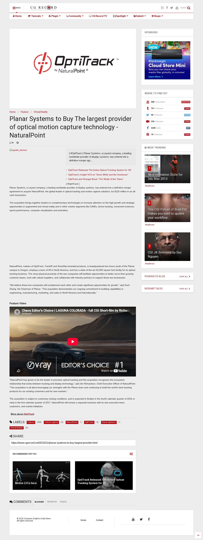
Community (74, 16)
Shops (157, 16)
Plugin (54, 16)
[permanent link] (18, 142)
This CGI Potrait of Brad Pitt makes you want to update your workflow (167, 213)
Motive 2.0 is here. (26, 483)
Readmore (149, 186)
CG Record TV (99, 16)
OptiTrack (29, 414)
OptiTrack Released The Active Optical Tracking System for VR (99, 170)
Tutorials (36, 16)
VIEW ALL (184, 277)
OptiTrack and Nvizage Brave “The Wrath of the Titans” (95, 179)
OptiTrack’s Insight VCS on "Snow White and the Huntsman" (98, 174)
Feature (25, 112)
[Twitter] (171, 7)
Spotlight (121, 16)
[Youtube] (177, 7)
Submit (140, 16)
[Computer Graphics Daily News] (43, 9)
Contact (99, 520)
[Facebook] (167, 7)
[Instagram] (162, 7)
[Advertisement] (73, 241)
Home (18, 16)
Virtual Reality (41, 112)
